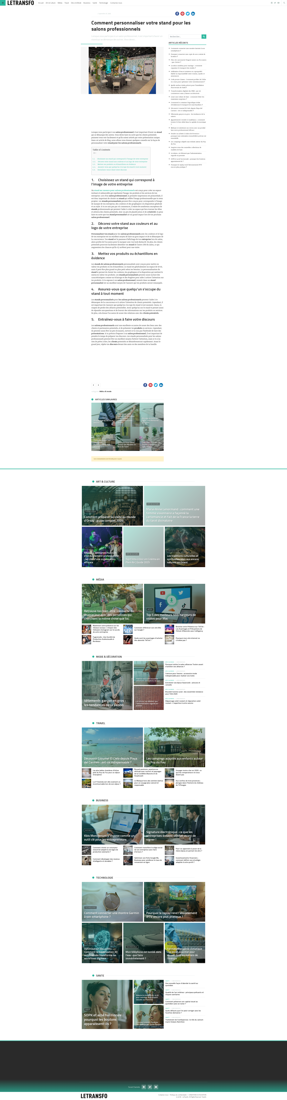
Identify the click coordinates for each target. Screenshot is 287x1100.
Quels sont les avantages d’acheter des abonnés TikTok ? (148, 639)
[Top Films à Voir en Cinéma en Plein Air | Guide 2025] (143, 547)
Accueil (40, 2)
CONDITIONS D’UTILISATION (197, 1095)
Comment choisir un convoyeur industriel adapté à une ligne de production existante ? (105, 849)
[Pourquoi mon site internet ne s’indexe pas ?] (169, 639)
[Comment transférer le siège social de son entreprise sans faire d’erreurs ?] (128, 850)
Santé (95, 2)
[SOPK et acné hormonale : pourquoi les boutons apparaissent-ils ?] (107, 1004)
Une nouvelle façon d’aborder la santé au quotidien (181, 984)
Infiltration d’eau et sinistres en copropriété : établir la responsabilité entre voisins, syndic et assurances (188, 73)
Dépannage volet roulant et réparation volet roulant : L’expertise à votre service (183, 702)
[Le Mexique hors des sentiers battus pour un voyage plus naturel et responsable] (128, 783)
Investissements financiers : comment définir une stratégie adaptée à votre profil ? (188, 859)
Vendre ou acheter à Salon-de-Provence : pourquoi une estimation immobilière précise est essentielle (188, 135)
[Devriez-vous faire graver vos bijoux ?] (127, 439)
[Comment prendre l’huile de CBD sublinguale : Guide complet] (149, 1017)
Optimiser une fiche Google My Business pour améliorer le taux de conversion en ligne (148, 859)
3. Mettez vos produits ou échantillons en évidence (115, 164)
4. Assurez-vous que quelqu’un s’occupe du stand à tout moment (120, 167)
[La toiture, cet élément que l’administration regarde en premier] (149, 698)
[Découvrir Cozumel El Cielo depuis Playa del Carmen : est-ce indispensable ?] (112, 747)
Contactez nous (116, 2)
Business (87, 2)
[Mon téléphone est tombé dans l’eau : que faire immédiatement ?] (143, 943)
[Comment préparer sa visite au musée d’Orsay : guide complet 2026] (112, 506)
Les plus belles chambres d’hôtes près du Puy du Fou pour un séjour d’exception (106, 772)
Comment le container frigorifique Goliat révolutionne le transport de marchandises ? (187, 103)
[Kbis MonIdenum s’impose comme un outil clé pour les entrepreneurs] (112, 824)
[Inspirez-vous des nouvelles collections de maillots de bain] (149, 673)
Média (60, 2)
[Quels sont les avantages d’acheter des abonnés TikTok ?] (128, 639)
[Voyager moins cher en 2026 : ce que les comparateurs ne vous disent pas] (169, 773)
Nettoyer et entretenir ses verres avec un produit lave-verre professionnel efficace (188, 129)
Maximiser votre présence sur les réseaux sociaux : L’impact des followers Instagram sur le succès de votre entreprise (106, 628)
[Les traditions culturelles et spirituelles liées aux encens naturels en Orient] (185, 547)
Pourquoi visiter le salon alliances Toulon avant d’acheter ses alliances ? (184, 665)
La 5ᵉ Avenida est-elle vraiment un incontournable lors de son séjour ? (107, 782)
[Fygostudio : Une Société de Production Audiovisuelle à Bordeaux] (86, 639)
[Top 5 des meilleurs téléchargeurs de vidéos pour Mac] (174, 604)
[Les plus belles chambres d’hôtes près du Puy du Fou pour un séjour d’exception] (86, 773)
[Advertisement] (127, 112)
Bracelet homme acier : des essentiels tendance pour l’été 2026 (184, 692)
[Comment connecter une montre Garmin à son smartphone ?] (112, 902)
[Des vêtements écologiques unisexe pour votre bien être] (127, 415)
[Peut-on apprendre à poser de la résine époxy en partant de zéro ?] (169, 850)
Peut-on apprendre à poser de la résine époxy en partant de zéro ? (189, 849)
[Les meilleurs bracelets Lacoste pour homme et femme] (152, 415)
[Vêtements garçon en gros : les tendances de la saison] (107, 685)
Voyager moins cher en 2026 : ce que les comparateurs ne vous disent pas (188, 772)
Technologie (103, 2)
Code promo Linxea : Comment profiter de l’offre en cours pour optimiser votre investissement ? (188, 80)
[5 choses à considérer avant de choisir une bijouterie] (103, 439)
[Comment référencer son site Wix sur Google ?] (128, 629)
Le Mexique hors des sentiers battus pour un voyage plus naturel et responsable (148, 782)
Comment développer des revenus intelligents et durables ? (106, 860)
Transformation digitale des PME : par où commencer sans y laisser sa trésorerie (186, 92)
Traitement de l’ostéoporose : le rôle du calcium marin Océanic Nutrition (184, 1020)
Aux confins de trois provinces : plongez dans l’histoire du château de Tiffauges (189, 782)
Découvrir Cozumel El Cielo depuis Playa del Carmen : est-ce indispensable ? (186, 109)
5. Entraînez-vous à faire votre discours (110, 170)
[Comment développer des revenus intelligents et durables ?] (86, 860)
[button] (94, 427)
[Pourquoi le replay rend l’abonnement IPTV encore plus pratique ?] (174, 902)
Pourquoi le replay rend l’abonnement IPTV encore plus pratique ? (186, 166)
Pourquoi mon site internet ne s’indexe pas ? (188, 639)
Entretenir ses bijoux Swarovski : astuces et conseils (182, 683)
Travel (66, 2)
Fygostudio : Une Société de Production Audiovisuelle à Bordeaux (104, 639)
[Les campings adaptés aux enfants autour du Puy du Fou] (174, 747)
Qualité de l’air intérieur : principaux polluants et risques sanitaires (184, 993)
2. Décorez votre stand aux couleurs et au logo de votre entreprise (120, 161)
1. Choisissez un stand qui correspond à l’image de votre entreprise (121, 159)
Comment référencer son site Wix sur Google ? (147, 628)
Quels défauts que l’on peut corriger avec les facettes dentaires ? (183, 1011)
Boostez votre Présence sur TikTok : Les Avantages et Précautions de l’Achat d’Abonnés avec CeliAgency (190, 628)
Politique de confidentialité (178, 1095)
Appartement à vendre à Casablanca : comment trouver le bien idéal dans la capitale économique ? (188, 122)
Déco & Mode (76, 2)
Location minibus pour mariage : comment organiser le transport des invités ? (186, 66)
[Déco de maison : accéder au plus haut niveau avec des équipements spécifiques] (103, 415)
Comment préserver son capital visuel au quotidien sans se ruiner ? (181, 1002)
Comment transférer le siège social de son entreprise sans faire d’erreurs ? (148, 849)
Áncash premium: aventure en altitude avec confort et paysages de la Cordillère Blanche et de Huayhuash (147, 772)
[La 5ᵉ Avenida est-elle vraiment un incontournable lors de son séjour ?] (86, 783)
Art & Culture (50, 2)
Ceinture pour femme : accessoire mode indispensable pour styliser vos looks (181, 674)
